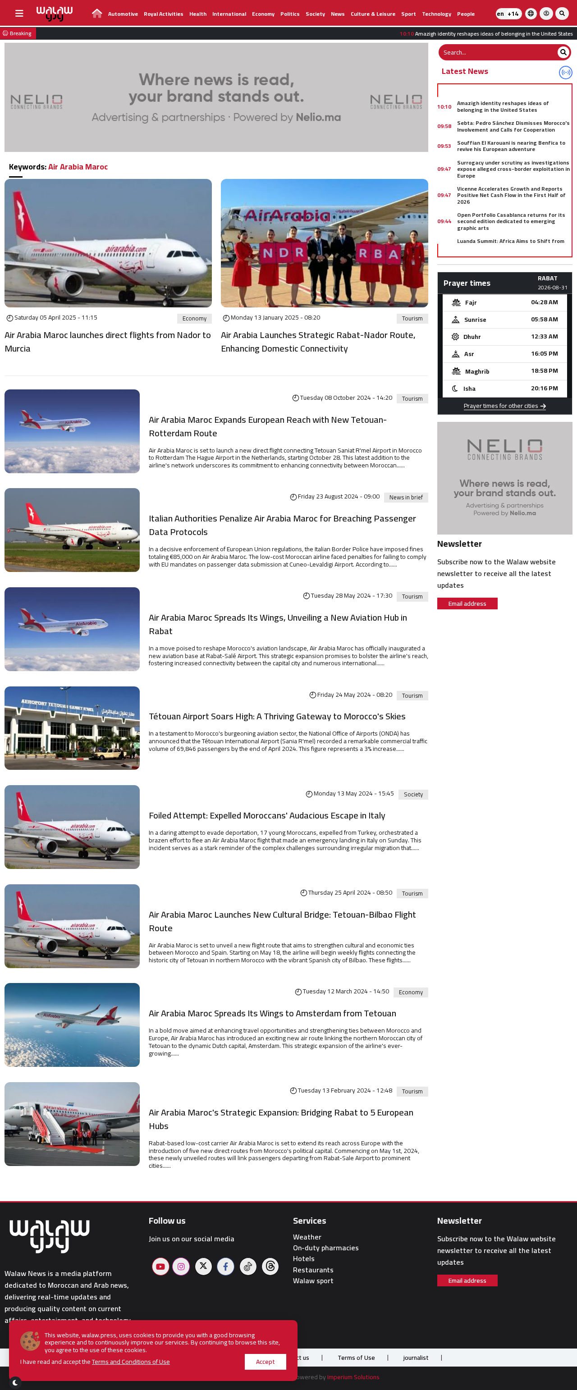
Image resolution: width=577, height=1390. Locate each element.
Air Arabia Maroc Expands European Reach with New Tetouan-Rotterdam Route (268, 426)
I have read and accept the (95, 1362)
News (338, 14)
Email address (467, 603)
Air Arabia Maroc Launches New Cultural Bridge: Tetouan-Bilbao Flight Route (282, 921)
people (466, 14)
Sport (408, 14)
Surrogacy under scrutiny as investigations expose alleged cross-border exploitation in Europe (513, 169)
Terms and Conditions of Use (131, 1361)
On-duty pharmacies (326, 1248)
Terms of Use (356, 1357)
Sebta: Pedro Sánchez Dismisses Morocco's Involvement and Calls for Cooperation (513, 126)
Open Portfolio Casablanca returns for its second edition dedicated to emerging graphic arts (511, 221)
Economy (263, 14)
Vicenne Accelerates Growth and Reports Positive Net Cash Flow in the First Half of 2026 (511, 195)
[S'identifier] (546, 13)
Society (315, 14)
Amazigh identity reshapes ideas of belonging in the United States (503, 106)
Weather (307, 1237)
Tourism (412, 319)
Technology (436, 14)
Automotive (123, 14)
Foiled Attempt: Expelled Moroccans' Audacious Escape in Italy (267, 815)
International (229, 14)
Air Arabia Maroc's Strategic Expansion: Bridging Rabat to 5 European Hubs (281, 1119)
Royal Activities (163, 14)
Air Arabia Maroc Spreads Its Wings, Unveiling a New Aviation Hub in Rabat (278, 624)
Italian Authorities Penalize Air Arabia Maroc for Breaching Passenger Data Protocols (282, 525)
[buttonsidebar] (19, 13)
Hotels (304, 1258)
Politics (290, 14)
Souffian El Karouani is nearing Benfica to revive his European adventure (511, 145)
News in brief (406, 498)
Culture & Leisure (373, 14)
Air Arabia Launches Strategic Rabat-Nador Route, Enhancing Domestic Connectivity (318, 341)
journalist (416, 1357)
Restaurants (313, 1270)
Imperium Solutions (353, 1377)
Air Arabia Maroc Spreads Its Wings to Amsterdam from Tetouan (272, 1013)
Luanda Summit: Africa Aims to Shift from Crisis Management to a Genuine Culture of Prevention (512, 247)
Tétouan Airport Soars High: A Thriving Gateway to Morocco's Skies (277, 716)
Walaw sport (313, 1280)
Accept (265, 1361)
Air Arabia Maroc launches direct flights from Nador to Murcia (108, 341)
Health (197, 14)
